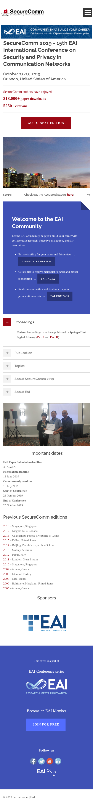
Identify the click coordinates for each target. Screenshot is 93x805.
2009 (6, 569)
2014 (6, 545)
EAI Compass (59, 296)
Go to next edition (46, 123)
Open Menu (87, 12)
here (62, 194)
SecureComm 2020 (72, 180)
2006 (6, 583)
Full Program (78, 143)
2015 (6, 540)
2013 (6, 550)
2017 (6, 530)
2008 (6, 574)
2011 (6, 559)
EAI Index (48, 279)
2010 (6, 564)
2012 (6, 554)
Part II (54, 337)
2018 (6, 526)
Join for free (46, 724)
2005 (6, 588)
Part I (40, 337)
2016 (6, 535)
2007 (6, 578)
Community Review (36, 261)
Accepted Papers (61, 149)
